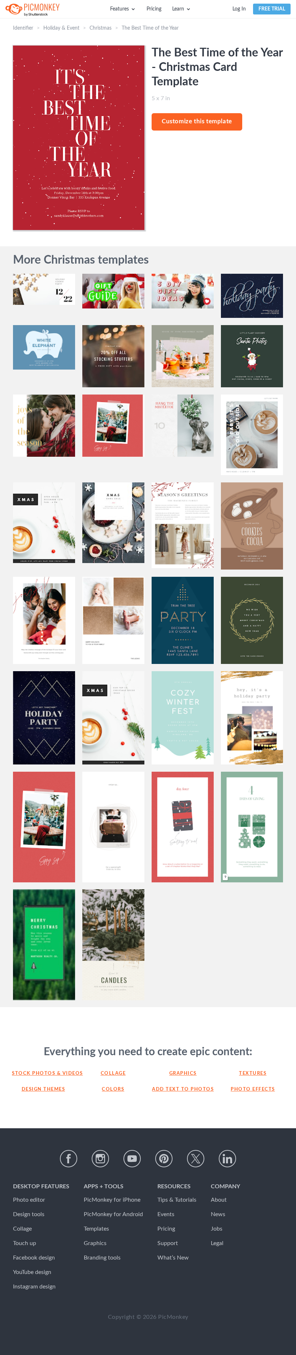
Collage (113, 1073)
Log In (239, 9)
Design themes (43, 1089)
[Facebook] (68, 1158)
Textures (252, 1073)
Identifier (23, 28)
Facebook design (34, 1258)
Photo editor (29, 1200)
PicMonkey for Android (113, 1214)
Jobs (216, 1229)
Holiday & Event (61, 28)
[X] (195, 1158)
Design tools (28, 1214)
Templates (96, 1229)
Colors (113, 1089)
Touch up (24, 1243)
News (218, 1214)
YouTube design (32, 1272)
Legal (217, 1243)
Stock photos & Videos (43, 1073)
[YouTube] (132, 1158)
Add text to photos (183, 1089)
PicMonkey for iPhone (112, 1200)
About (219, 1200)
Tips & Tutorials (176, 1200)
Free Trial (271, 9)
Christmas (101, 28)
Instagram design (34, 1287)
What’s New (173, 1258)
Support (167, 1243)
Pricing (154, 9)
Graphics (183, 1073)
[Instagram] (100, 1158)
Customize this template (197, 121)
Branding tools (102, 1258)
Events (165, 1214)
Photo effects (253, 1089)
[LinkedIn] (227, 1158)
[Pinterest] (164, 1158)
